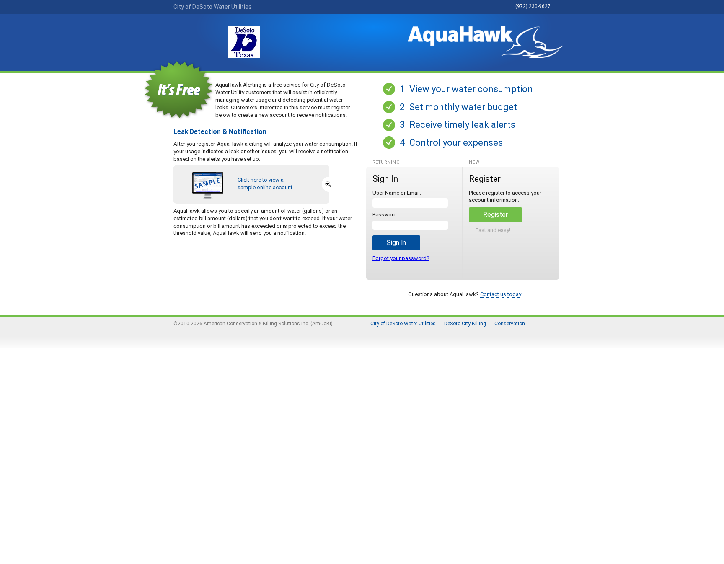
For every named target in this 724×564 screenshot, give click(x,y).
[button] (396, 242)
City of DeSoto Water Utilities (403, 324)
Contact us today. (501, 294)
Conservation (509, 324)
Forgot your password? (400, 258)
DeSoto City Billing (465, 324)
